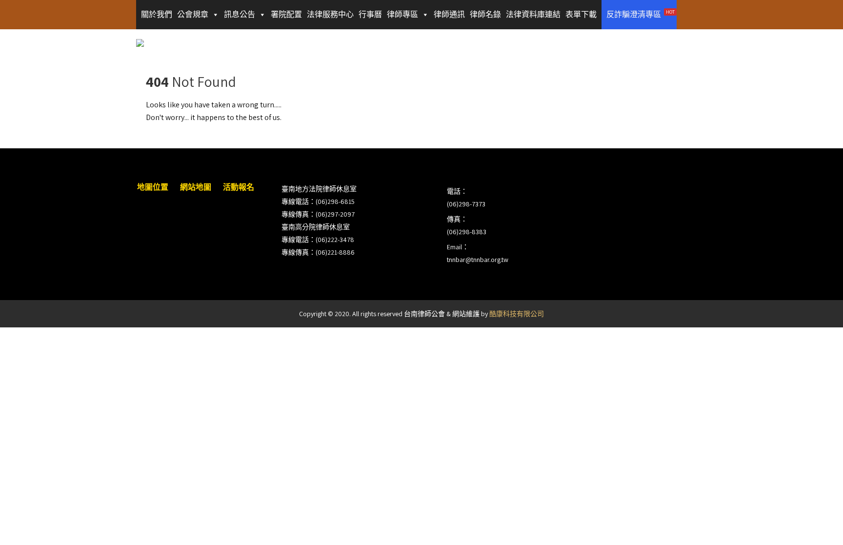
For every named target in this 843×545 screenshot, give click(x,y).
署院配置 (286, 14)
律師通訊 (449, 14)
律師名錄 (485, 14)
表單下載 (581, 14)
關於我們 (156, 14)
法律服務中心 (330, 14)
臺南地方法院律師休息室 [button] (319, 188)
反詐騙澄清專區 (640, 14)
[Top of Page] (815, 524)
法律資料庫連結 (533, 14)
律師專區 (402, 14)
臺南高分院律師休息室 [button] (315, 226)
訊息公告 (239, 14)
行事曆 (370, 14)
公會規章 (192, 14)
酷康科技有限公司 (516, 313)
